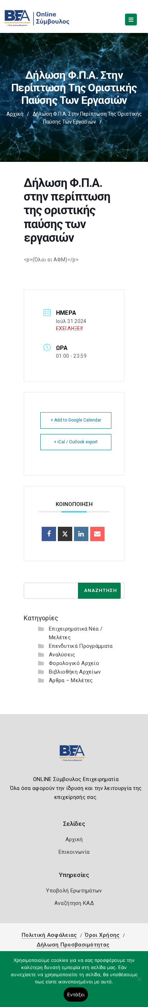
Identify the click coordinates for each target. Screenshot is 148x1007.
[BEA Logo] (74, 756)
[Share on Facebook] (49, 534)
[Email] (97, 534)
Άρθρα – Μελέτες (71, 680)
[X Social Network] (65, 534)
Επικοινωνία (74, 852)
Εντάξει (76, 994)
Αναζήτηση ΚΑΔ (74, 903)
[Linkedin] (81, 534)
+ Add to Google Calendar (76, 420)
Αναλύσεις (62, 654)
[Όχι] (139, 982)
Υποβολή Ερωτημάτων (74, 890)
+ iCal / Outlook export (76, 441)
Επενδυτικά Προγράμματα (81, 646)
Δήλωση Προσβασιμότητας (73, 944)
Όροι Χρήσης (102, 935)
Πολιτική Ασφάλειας (49, 935)
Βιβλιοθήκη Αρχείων (75, 672)
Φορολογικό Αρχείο (74, 663)
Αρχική (14, 114)
